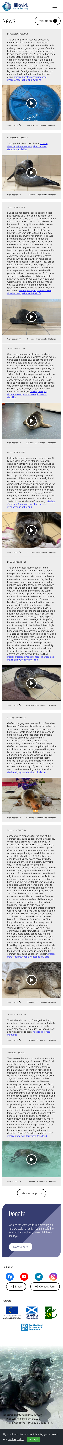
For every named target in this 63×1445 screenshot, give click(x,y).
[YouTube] (24, 1277)
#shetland (27, 79)
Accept (33, 1439)
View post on (12, 125)
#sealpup (27, 77)
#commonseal (39, 77)
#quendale (23, 956)
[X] (39, 1277)
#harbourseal (14, 79)
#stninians (12, 659)
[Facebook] (10, 1277)
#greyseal (20, 772)
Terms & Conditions (15, 1422)
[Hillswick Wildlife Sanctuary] (15, 6)
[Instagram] (53, 1277)
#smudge (12, 1034)
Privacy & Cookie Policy (40, 1422)
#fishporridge (14, 507)
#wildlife (36, 79)
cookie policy (16, 1439)
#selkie (17, 77)
